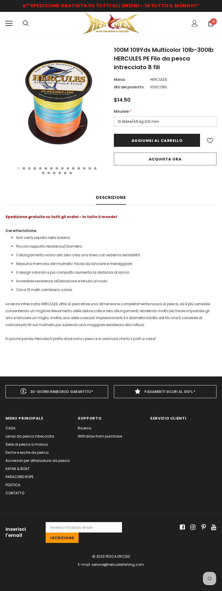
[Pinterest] (202, 527)
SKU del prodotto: (129, 87)
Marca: (119, 79)
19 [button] (59, 173)
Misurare (123, 111)
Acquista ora (165, 159)
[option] (56, 103)
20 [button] (65, 173)
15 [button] (95, 168)
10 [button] (67, 168)
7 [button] (51, 168)
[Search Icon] (26, 23)
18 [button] (54, 173)
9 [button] (62, 168)
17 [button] (48, 173)
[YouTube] (212, 527)
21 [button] (70, 173)
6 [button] (46, 168)
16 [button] (43, 173)
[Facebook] (181, 527)
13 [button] (84, 168)
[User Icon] (195, 23)
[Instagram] (191, 527)
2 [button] (24, 168)
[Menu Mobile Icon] (8, 23)
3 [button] (29, 168)
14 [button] (89, 168)
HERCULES (158, 79)
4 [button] (35, 168)
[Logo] (111, 23)
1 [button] (18, 168)
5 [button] (40, 168)
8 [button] (57, 168)
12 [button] (78, 168)
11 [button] (73, 168)
